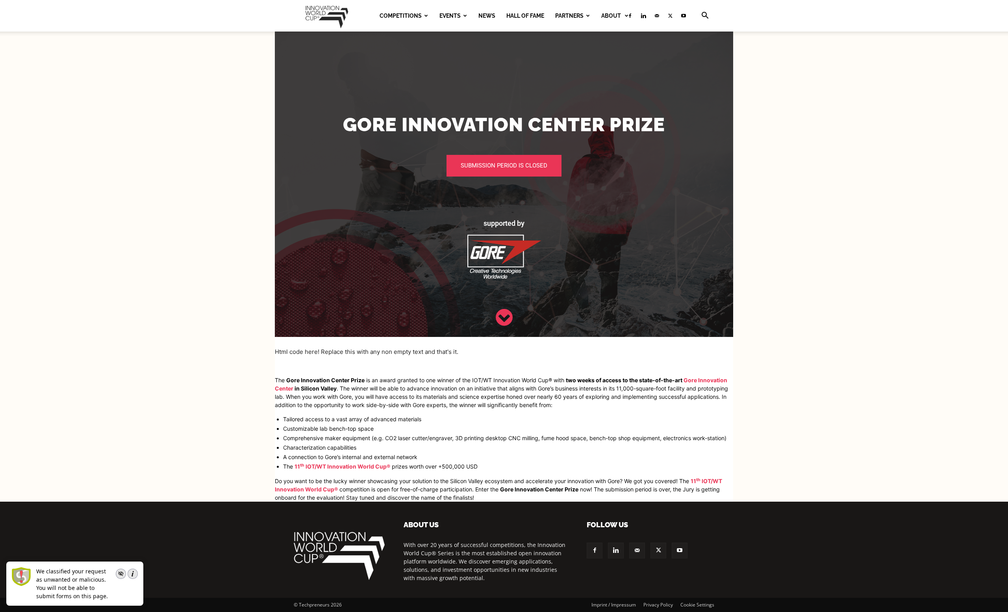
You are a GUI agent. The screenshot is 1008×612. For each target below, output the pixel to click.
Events (450, 16)
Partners (569, 16)
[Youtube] (683, 16)
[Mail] (657, 16)
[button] (704, 16)
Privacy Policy (658, 604)
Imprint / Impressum (613, 604)
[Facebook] (594, 550)
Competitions (401, 16)
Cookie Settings (697, 604)
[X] (670, 16)
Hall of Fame (525, 16)
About (611, 16)
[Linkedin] (643, 16)
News (486, 16)
